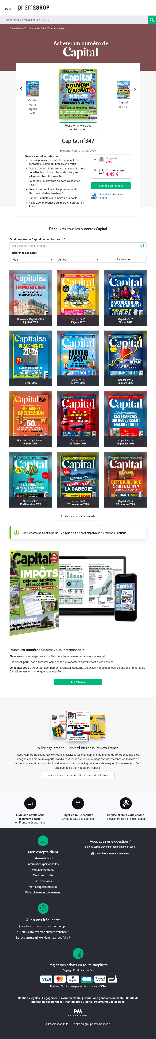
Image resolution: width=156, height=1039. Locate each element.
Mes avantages (43, 881)
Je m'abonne (78, 682)
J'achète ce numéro (111, 185)
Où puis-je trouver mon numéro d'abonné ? (43, 932)
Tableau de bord (43, 858)
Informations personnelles (43, 864)
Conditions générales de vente (104, 998)
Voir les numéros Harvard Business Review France (78, 775)
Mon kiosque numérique (43, 887)
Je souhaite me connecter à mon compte (43, 926)
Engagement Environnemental (61, 998)
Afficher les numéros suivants (78, 516)
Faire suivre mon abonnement (43, 892)
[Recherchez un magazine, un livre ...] (152, 20)
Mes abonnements (43, 870)
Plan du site (72, 1002)
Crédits (87, 1002)
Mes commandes (43, 875)
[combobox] (74, 20)
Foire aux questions (119, 853)
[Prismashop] (33, 8)
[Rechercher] (142, 245)
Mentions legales (29, 998)
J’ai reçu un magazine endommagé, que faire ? (43, 937)
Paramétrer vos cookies (109, 1002)
